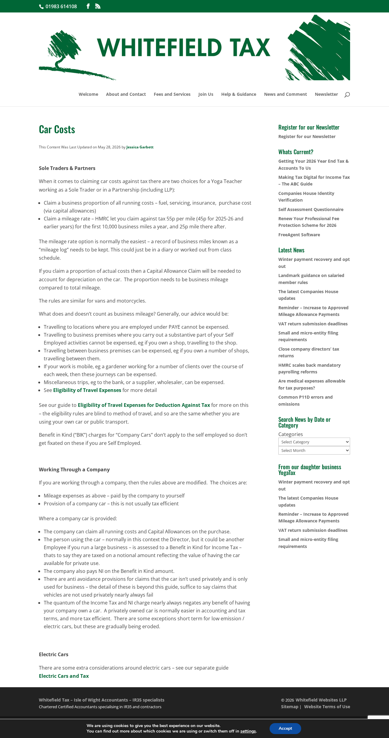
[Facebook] (88, 6)
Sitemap (289, 706)
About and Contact (126, 94)
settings (248, 731)
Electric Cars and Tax (64, 676)
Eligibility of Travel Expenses (87, 390)
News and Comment (285, 94)
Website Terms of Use (327, 706)
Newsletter (326, 94)
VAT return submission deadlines (313, 324)
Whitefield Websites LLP (321, 700)
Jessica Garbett (139, 147)
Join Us (205, 94)
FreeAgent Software (299, 234)
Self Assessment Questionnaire (310, 209)
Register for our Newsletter (307, 136)
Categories (290, 434)
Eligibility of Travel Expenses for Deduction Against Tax (144, 405)
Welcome (88, 94)
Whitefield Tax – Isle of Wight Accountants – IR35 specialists (101, 700)
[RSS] (97, 6)
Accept (285, 728)
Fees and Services (172, 94)
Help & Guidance (238, 94)
